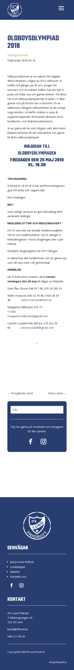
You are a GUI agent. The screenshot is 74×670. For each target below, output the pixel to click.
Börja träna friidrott (22, 562)
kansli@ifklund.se (17, 629)
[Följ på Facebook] (30, 441)
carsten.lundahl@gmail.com (37, 327)
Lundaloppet (17, 567)
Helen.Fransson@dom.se (36, 300)
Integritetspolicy (58, 662)
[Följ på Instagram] (43, 441)
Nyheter (15, 572)
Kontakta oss (18, 576)
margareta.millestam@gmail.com (27, 316)
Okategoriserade (17, 55)
